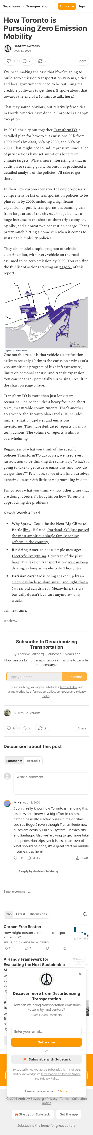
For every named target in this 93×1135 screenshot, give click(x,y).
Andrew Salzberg (27, 46)
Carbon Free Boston (22, 926)
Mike (17, 802)
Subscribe (67, 6)
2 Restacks (33, 713)
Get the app (69, 1114)
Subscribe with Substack (50, 1059)
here (68, 96)
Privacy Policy (49, 1078)
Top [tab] (9, 914)
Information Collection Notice (61, 1074)
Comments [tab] (14, 761)
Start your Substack (34, 1114)
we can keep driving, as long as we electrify (50, 565)
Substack (24, 1125)
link (27, 530)
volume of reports (49, 432)
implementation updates (24, 420)
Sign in (83, 6)
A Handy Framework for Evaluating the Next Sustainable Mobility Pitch (34, 964)
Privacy (52, 1098)
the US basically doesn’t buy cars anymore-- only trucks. (48, 595)
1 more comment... (18, 891)
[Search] (84, 914)
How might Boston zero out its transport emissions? (35, 934)
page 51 (65, 267)
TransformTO (65, 130)
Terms (64, 1098)
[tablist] (23, 760)
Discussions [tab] (38, 914)
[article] (46, 937)
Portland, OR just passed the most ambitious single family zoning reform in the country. (50, 536)
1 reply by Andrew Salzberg (38, 871)
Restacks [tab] (33, 761)
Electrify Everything (29, 556)
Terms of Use (71, 1069)
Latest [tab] (20, 914)
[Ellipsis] (87, 802)
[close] (80, 973)
